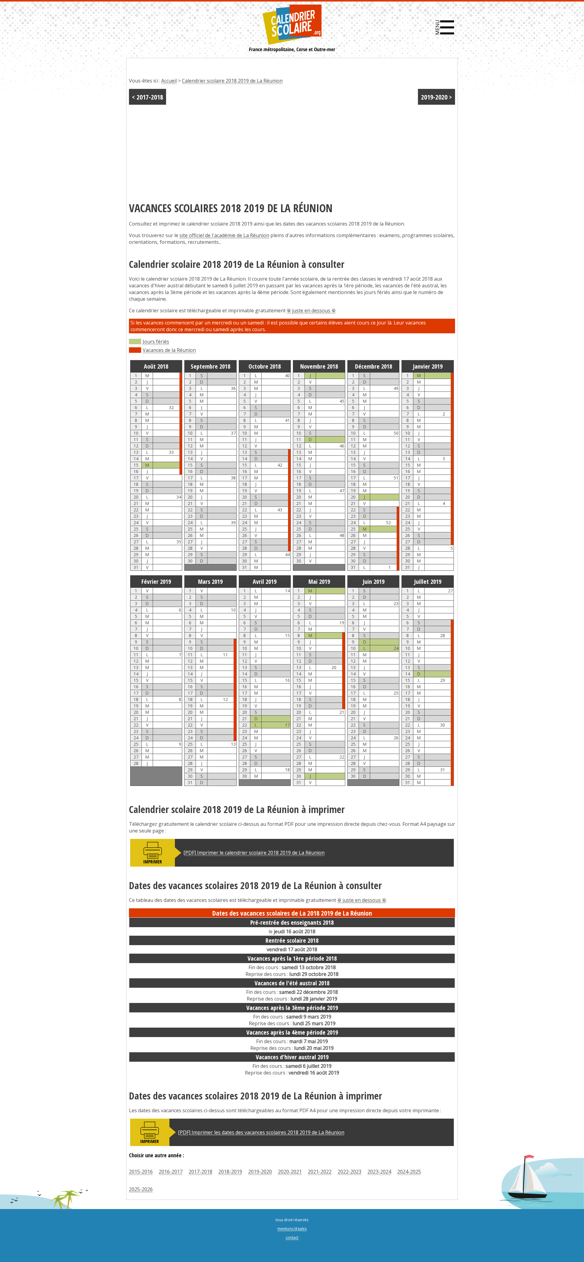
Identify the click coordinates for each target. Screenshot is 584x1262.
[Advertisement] (292, 150)
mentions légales (292, 1228)
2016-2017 (170, 1171)
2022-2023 (349, 1171)
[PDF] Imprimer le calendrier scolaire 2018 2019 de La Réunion (254, 852)
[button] (445, 27)
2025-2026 (141, 1189)
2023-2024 (379, 1171)
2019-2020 (260, 1171)
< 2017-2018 (147, 96)
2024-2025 (409, 1171)
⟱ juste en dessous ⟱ (311, 310)
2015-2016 (141, 1171)
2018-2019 (230, 1171)
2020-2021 (290, 1171)
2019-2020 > (436, 96)
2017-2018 (200, 1171)
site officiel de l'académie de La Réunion (224, 235)
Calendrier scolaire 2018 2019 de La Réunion (232, 80)
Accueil (169, 80)
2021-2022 (320, 1171)
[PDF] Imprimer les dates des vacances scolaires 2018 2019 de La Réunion (261, 1132)
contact (292, 1237)
